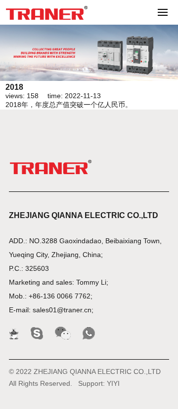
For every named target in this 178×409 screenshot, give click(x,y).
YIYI (113, 383)
